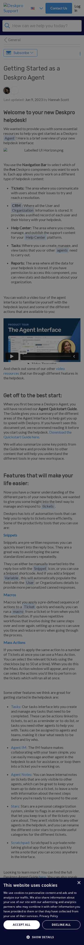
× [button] (78, 883)
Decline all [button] (61, 925)
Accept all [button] (21, 925)
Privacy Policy (48, 916)
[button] (42, 937)
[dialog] (42, 911)
